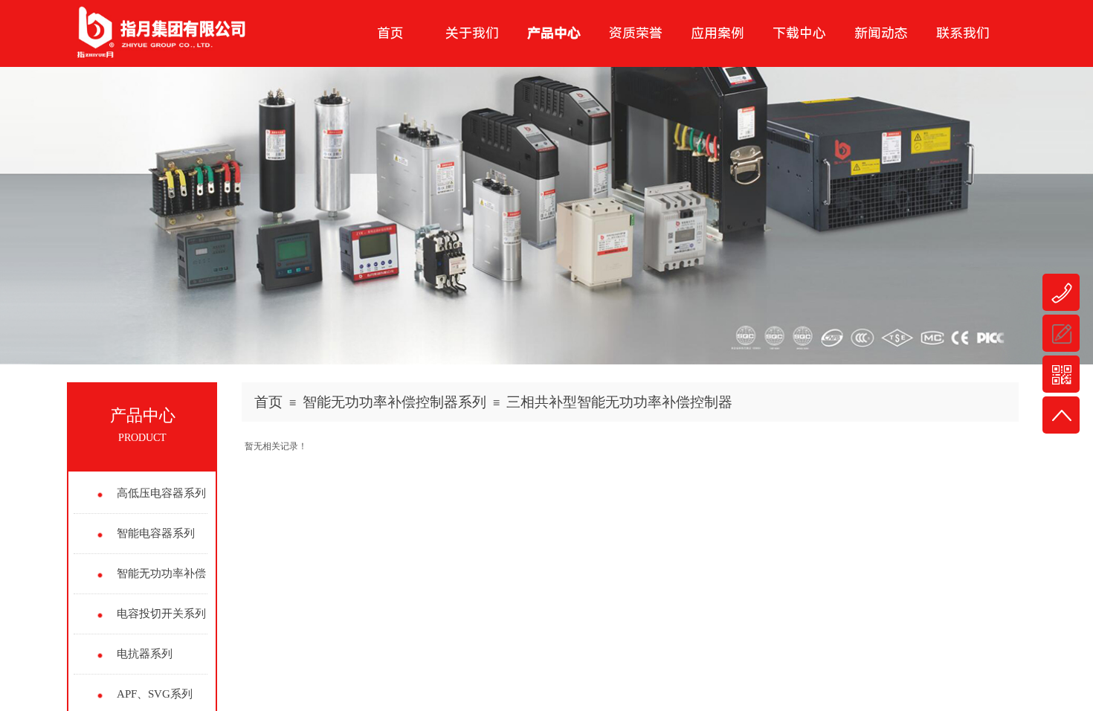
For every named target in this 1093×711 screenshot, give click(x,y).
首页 (268, 402)
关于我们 (472, 33)
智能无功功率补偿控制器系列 (394, 402)
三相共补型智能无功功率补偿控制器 (619, 402)
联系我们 (963, 33)
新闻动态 (881, 33)
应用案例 (717, 33)
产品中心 (554, 33)
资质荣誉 (635, 33)
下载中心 (799, 33)
